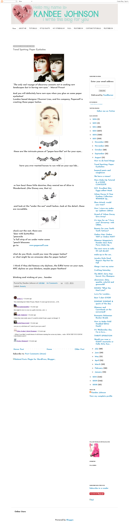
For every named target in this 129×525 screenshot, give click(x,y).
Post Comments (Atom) (35, 354)
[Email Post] (61, 283)
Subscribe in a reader (99, 488)
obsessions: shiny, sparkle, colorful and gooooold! (104, 282)
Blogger (69, 520)
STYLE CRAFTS (45, 28)
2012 (95, 135)
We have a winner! (102, 176)
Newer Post (19, 349)
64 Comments (52, 283)
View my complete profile (101, 396)
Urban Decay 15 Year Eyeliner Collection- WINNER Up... (103, 196)
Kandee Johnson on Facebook (96, 104)
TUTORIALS (33, 28)
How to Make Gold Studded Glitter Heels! (102, 324)
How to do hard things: (104, 161)
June (97, 353)
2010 (95, 377)
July (97, 349)
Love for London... (102, 294)
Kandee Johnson (98, 393)
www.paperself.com (38, 245)
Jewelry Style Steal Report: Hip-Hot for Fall (103, 260)
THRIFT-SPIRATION (103, 336)
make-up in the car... (103, 255)
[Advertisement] (48, 37)
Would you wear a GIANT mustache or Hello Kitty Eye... (103, 342)
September (100, 154)
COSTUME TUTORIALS (93, 28)
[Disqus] (49, 319)
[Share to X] (69, 283)
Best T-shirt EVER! (102, 298)
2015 (95, 123)
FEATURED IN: (108, 28)
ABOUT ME (22, 28)
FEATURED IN (78, 28)
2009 (95, 381)
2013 (95, 131)
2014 (95, 127)
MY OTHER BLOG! (59, 28)
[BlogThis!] (67, 283)
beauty (23, 286)
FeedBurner (108, 95)
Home (14, 28)
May (97, 357)
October (99, 150)
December (100, 142)
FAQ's (69, 28)
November (100, 146)
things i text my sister (104, 267)
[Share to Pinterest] (73, 283)
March (98, 364)
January (98, 372)
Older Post (79, 349)
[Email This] (65, 283)
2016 (95, 119)
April (97, 360)
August (98, 158)
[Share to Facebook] (71, 283)
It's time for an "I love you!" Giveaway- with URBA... (104, 222)
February (99, 368)
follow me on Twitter (106, 111)
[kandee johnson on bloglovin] (94, 457)
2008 (95, 385)
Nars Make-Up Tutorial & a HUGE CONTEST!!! (104, 182)
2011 (95, 139)
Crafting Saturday (102, 270)
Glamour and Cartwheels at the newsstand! (102, 310)
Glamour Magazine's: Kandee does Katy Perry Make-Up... (103, 243)
